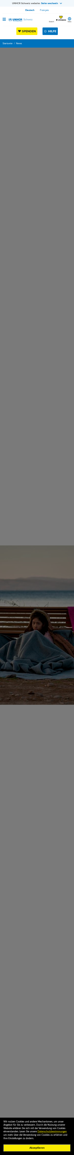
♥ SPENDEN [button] (61, 18)
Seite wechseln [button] (49, 3)
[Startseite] (20, 20)
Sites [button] (69, 21)
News (19, 43)
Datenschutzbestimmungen (52, 1131)
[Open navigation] (4, 19)
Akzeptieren (37, 1147)
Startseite (8, 43)
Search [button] (51, 21)
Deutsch (29, 10)
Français (44, 10)
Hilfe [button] (52, 31)
